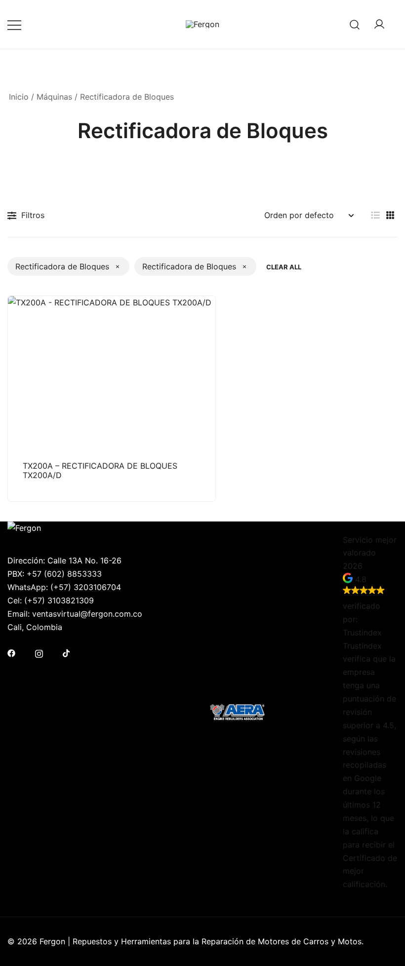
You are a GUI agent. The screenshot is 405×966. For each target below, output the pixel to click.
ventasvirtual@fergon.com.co (87, 614)
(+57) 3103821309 (59, 600)
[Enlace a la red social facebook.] (11, 653)
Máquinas (54, 97)
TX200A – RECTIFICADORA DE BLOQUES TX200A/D (100, 470)
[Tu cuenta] (379, 24)
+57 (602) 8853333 (64, 574)
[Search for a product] (355, 24)
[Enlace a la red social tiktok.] (67, 653)
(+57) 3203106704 (85, 587)
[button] (375, 215)
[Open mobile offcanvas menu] (14, 24)
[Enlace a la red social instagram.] (39, 653)
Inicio (19, 97)
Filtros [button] (32, 215)
